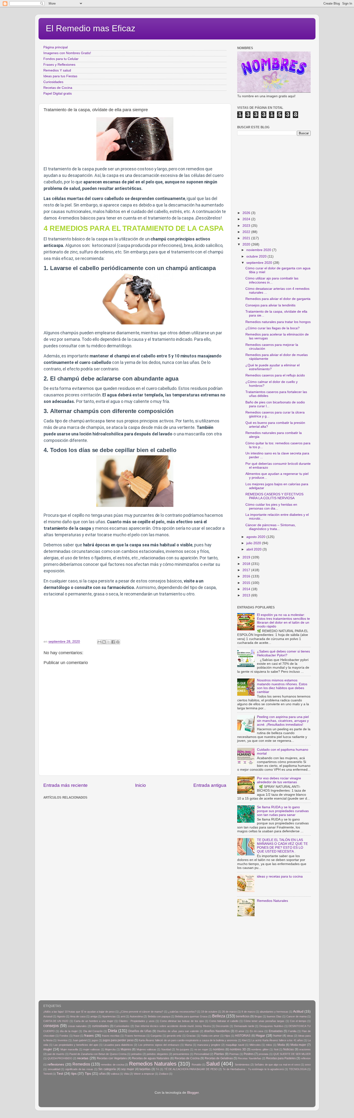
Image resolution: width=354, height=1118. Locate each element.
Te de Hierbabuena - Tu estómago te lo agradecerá (253, 1069)
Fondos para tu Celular (61, 59)
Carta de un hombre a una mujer (93, 1021)
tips (74, 1073)
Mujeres (126, 1049)
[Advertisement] (121, 812)
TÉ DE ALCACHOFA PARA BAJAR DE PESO (191, 1069)
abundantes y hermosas (274, 1011)
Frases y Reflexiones (59, 64)
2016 (247, 576)
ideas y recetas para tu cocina (280, 876)
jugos (95, 1040)
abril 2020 (254, 549)
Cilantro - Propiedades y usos (137, 1021)
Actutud (47, 1016)
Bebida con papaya (159, 1016)
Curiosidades (53, 82)
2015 (247, 583)
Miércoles (255, 1044)
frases (89, 1035)
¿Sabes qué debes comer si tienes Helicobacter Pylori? (283, 653)
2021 (247, 238)
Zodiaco (163, 1073)
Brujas (258, 1016)
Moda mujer (298, 1045)
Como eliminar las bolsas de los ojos (182, 1021)
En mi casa (256, 1031)
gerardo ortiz (174, 1035)
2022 (247, 232)
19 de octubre (209, 1011)
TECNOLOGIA (298, 1069)
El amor (239, 1031)
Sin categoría (107, 1069)
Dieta (112, 1030)
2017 (247, 570)
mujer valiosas (91, 1049)
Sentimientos (242, 1064)
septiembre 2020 (259, 263)
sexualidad (54, 1069)
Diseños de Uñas (139, 1031)
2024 (247, 219)
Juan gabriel (79, 1040)
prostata (263, 1054)
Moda (281, 1045)
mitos (269, 1044)
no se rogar (201, 1049)
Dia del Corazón (93, 1031)
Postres (249, 1054)
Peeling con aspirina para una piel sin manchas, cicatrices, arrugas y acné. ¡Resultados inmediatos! (283, 720)
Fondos (63, 1035)
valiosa (115, 1073)
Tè (157, 1069)
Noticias (288, 1049)
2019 (247, 557)
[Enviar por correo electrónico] (99, 642)
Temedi (47, 1073)
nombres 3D (238, 1049)
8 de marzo (248, 1011)
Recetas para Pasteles (281, 1058)
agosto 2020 (256, 537)
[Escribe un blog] (104, 642)
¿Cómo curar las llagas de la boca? (272, 328)
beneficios (242, 1016)
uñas (102, 1073)
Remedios (81, 1064)
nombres (218, 1049)
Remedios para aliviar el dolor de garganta (277, 299)
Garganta (156, 1035)
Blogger (193, 1092)
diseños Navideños (217, 1031)
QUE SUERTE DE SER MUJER (292, 1054)
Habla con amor (210, 1035)
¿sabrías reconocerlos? (182, 1011)
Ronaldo (196, 1064)
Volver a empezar (144, 1073)
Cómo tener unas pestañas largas (264, 1021)
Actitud (298, 1011)
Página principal (55, 47)
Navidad (166, 1049)
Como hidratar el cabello (223, 1021)
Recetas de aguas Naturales (150, 1058)
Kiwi (244, 1040)
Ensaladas (276, 1031)
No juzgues (182, 1049)
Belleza (218, 1016)
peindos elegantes (157, 1054)
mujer (47, 1049)
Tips (88, 1073)
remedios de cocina (112, 1064)
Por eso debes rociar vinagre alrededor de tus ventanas (279, 780)
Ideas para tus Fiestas (60, 76)
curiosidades (100, 1026)
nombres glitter (260, 1049)
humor (277, 1035)
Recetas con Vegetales (112, 1058)
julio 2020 (254, 543)
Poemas (234, 1054)
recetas (82, 1058)
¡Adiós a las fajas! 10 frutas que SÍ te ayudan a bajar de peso (79, 1011)
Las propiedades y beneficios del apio (75, 1044)
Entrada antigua (209, 785)
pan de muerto (55, 1054)
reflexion (306, 1058)
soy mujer (127, 1069)
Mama (188, 1044)
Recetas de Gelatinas (219, 1058)
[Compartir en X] (108, 642)
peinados (136, 1054)
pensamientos (181, 1054)
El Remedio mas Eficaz (90, 28)
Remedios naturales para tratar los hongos (278, 322)
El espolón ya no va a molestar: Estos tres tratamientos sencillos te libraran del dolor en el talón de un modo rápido (283, 620)
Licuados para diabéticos (118, 1044)
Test (60, 1073)
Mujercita (110, 1049)
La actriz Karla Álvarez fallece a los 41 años (277, 1040)
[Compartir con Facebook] (113, 642)
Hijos (227, 1035)
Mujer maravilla (69, 1049)
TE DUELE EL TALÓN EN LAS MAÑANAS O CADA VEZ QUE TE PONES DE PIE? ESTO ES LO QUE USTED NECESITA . (282, 845)
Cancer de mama (296, 1016)
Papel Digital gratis (57, 93)
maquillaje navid (235, 1044)
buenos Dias (274, 1016)
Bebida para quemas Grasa (191, 1016)
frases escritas (111, 1035)
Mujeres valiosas (146, 1049)
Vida (126, 1073)
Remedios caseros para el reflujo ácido (275, 375)
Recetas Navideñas (249, 1058)
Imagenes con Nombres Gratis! (67, 53)
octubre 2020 (257, 256)
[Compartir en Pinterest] (117, 642)
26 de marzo (229, 1011)
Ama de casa (77, 1016)
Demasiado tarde (244, 1026)
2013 (247, 595)
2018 (247, 564)
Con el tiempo (298, 1021)
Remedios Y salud (57, 70)
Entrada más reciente (65, 785)
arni (123, 1016)
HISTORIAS (242, 1035)
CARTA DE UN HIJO (55, 1021)
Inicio (140, 785)
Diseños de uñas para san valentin (178, 1031)
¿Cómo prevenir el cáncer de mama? (141, 1011)
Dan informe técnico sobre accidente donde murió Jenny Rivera (173, 1026)
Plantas (219, 1054)
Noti (276, 1049)
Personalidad (201, 1054)
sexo (308, 1064)
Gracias (191, 1035)
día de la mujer (69, 1031)
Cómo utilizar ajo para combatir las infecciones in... (271, 280)
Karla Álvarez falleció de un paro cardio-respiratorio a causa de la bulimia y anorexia (188, 1040)
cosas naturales (77, 1026)
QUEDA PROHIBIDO (59, 1058)
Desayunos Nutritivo (271, 1026)
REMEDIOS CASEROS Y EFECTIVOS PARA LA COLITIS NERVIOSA (274, 496)
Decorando (222, 1026)
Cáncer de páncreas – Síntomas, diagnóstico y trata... (270, 527)
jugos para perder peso (118, 1040)
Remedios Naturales (272, 901)
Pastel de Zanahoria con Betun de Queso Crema (97, 1054)
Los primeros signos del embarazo (158, 1044)
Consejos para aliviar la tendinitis (270, 305)
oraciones (305, 1049)
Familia (292, 1031)
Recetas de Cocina (57, 88)
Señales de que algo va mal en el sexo (277, 1064)
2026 (247, 213)
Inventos (63, 1040)
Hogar (260, 1035)
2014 (247, 589)
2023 (247, 225)
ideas (290, 1035)
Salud (213, 1064)
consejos (51, 1025)
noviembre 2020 (259, 250)
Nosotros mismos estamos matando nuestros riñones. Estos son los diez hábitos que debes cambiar (282, 686)
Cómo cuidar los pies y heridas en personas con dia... (271, 506)
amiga (93, 1016)
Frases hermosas (135, 1035)
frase (76, 1035)
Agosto (61, 1016)
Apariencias (109, 1016)
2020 (247, 244)
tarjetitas (145, 1069)
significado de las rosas (79, 1069)
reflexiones (55, 1064)
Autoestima (136, 1016)
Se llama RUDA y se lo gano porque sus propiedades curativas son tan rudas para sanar (283, 811)
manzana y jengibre (209, 1044)
